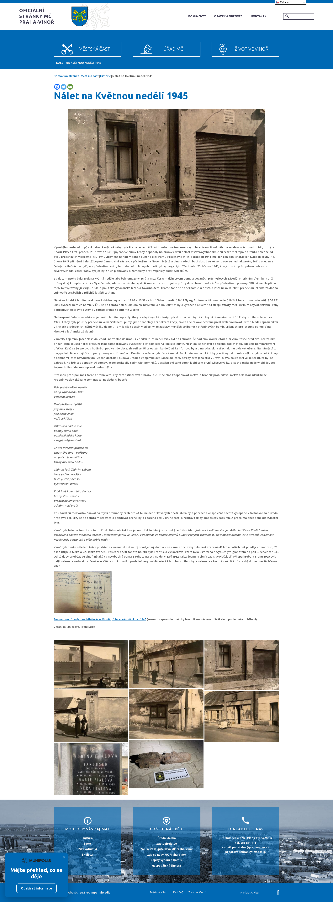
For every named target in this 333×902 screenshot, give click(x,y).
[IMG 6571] (166, 664)
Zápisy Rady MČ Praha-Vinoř (166, 854)
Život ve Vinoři (252, 49)
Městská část (94, 49)
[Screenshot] (166, 764)
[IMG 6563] (91, 664)
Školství (87, 854)
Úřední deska (166, 838)
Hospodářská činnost (166, 865)
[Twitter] (63, 87)
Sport (87, 843)
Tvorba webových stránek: (73, 892)
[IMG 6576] (91, 715)
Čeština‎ (283, 2)
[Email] (70, 87)
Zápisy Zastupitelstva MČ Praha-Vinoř (166, 849)
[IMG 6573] (241, 665)
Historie (105, 76)
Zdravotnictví (87, 849)
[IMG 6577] (241, 716)
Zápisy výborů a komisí (166, 860)
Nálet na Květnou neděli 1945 (78, 62)
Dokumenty (197, 16)
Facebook (278, 892)
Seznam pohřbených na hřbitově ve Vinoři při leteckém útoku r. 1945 (100, 619)
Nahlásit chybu (249, 892)
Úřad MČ (173, 49)
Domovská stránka (66, 76)
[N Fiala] (91, 769)
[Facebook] (57, 87)
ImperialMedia (100, 892)
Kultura (87, 838)
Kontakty (258, 16)
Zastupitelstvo (166, 843)
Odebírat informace (36, 888)
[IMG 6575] (166, 714)
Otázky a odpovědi (228, 16)
